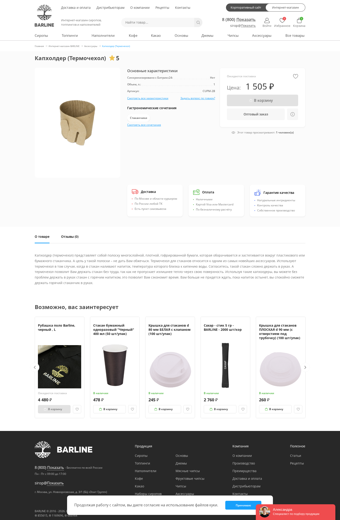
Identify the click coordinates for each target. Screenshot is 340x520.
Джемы (207, 35)
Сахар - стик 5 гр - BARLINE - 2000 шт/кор (223, 327)
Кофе (133, 35)
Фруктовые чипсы (190, 478)
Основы (181, 35)
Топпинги (70, 35)
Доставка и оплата (76, 7)
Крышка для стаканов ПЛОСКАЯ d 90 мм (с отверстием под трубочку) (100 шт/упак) (279, 331)
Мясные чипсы (188, 471)
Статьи (295, 455)
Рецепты (162, 7)
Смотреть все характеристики (147, 98)
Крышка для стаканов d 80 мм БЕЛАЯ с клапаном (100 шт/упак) (169, 329)
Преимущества (244, 471)
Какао (156, 35)
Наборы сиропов (148, 494)
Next (305, 367)
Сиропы (41, 35)
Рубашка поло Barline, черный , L (56, 327)
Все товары (295, 35)
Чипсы (233, 35)
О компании (140, 7)
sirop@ (243, 26)
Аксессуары (262, 35)
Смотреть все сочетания (144, 125)
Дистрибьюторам (110, 7)
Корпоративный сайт (246, 7)
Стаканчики (138, 118)
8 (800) (239, 19)
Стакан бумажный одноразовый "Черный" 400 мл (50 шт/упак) (113, 329)
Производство (243, 463)
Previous (34, 367)
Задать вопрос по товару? (197, 98)
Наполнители (103, 35)
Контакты (182, 7)
